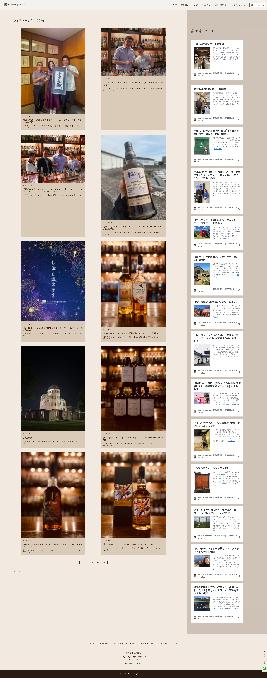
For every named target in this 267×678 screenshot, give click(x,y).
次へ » (104, 563)
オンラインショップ (237, 5)
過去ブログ (16, 571)
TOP (175, 5)
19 (98, 563)
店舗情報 (184, 5)
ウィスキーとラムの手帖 (201, 5)
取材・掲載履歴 (220, 5)
